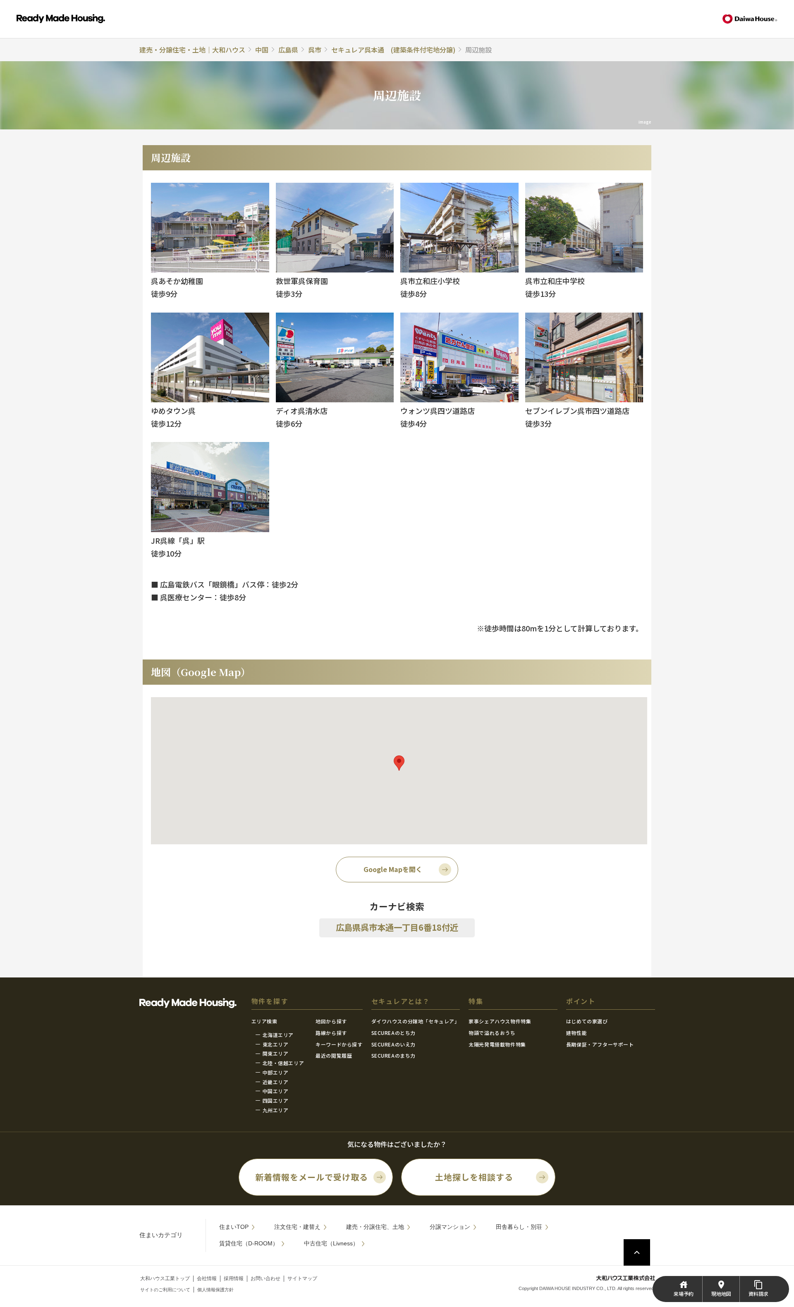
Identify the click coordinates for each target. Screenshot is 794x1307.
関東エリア (276, 1053)
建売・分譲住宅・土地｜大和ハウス (192, 50)
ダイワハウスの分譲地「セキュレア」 (415, 1021)
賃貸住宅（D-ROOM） (248, 1243)
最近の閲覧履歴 (334, 1055)
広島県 (288, 50)
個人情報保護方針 (215, 1289)
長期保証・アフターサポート (600, 1044)
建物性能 (576, 1032)
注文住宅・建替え (297, 1226)
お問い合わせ (265, 1278)
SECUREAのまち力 (393, 1055)
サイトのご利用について (165, 1289)
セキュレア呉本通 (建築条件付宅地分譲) (393, 50)
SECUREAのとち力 (393, 1032)
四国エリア (276, 1100)
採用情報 (234, 1278)
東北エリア (276, 1044)
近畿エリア (276, 1081)
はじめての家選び (587, 1021)
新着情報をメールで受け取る (311, 1177)
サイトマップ (302, 1278)
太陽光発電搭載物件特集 (497, 1044)
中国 (261, 50)
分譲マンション (450, 1226)
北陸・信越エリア (283, 1062)
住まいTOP (234, 1226)
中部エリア (276, 1072)
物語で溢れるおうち (492, 1032)
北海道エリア (278, 1034)
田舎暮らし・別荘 (519, 1226)
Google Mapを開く (393, 869)
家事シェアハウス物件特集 (500, 1021)
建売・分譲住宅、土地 (375, 1226)
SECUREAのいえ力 (393, 1044)
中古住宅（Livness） (331, 1243)
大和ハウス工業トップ (165, 1278)
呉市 (314, 50)
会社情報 (207, 1278)
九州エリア (276, 1109)
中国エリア (276, 1090)
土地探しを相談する (474, 1177)
